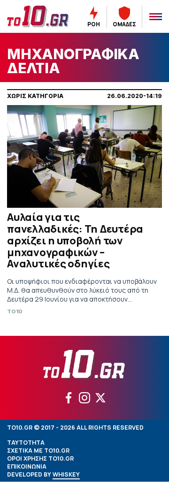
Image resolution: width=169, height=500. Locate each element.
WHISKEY (66, 474)
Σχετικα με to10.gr (38, 451)
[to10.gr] (38, 16)
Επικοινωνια (26, 466)
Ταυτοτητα (26, 443)
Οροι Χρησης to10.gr (40, 458)
